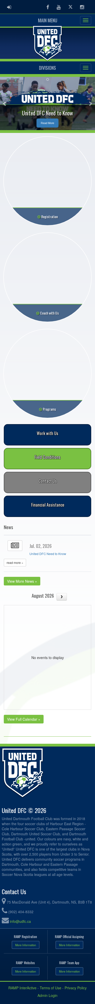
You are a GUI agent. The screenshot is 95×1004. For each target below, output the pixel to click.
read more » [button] (15, 562)
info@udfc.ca (20, 921)
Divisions (47, 67)
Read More (47, 123)
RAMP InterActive (22, 987)
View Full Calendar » (23, 719)
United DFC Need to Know (47, 553)
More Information (25, 945)
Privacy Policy (76, 987)
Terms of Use (50, 987)
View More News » (22, 581)
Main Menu (47, 20)
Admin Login (47, 995)
